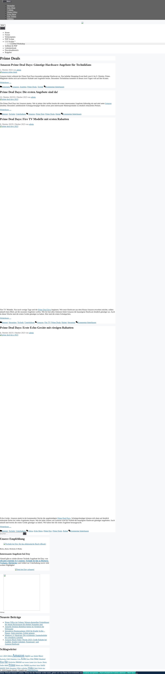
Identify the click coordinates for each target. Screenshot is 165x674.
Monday (39, 662)
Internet (5, 114)
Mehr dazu (131, 673)
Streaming (12, 322)
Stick (7, 668)
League (31, 662)
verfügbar (24, 668)
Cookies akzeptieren (91, 673)
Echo (23, 658)
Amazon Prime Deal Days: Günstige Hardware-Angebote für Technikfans (45, 64)
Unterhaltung (21, 114)
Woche (40, 668)
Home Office (12, 12)
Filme (36, 659)
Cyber (19, 659)
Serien (26, 665)
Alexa (30, 531)
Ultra (19, 668)
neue (6, 665)
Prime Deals (32, 87)
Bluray (41, 656)
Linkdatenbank (10, 48)
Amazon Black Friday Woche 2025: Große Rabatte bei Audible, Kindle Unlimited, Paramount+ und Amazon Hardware (26, 642)
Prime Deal (40, 114)
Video (31, 668)
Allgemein (6, 87)
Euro (28, 659)
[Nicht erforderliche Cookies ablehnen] (137, 673)
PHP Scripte (9, 39)
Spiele (38, 665)
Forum (7, 35)
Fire (2, 661)
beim (32, 656)
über (44, 668)
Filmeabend (42, 659)
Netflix (2, 665)
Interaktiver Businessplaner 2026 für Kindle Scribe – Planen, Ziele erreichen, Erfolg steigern (25, 632)
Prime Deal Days (44, 310)
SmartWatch (32, 665)
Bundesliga (3, 659)
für (6, 661)
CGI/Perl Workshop (17, 44)
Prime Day (48, 531)
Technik (12, 114)
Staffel (42, 665)
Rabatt (58, 114)
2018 (5, 656)
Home (7, 33)
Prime (12, 664)
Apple (27, 656)
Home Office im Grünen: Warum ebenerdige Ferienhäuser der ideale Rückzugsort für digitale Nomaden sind (27, 623)
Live (35, 662)
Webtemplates (10, 37)
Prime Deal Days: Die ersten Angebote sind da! (29, 92)
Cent (8, 659)
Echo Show (11, 14)
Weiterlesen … (5, 82)
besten (36, 656)
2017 (1, 656)
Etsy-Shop (11, 8)
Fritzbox (10, 19)
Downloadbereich (11, 50)
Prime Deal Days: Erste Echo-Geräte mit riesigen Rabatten (36, 327)
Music (45, 662)
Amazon (15, 87)
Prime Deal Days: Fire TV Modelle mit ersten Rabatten (34, 119)
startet (2, 668)
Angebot (23, 87)
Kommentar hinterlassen (55, 87)
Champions (13, 659)
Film (31, 659)
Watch (36, 668)
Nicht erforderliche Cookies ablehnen (113, 673)
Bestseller (11, 6)
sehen (22, 665)
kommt (27, 662)
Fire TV (47, 322)
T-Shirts (10, 10)
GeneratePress (32, 670)
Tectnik (40, 87)
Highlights (11, 662)
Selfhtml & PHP (11, 46)
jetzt (23, 662)
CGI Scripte (9, 42)
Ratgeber (8, 52)
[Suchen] (24, 533)
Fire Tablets (11, 16)
